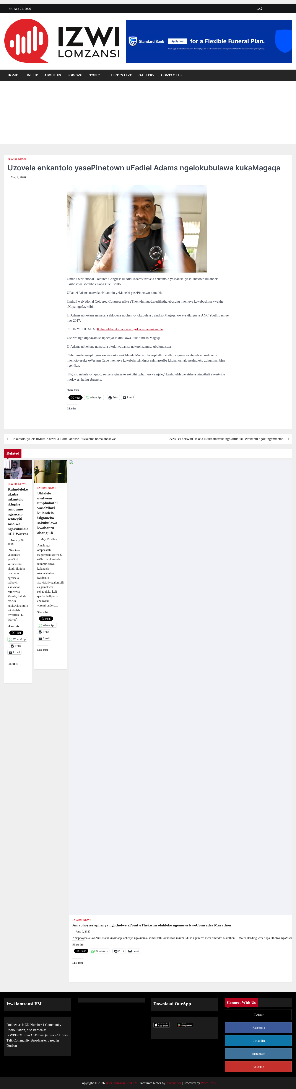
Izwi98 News (17, 159)
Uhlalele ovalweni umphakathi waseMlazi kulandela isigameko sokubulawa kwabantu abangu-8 (47, 513)
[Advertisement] (148, 113)
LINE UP (31, 75)
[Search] (288, 75)
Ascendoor (173, 1083)
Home (13, 75)
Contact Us (171, 75)
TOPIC (94, 75)
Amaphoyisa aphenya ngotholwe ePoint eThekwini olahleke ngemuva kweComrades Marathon (151, 925)
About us (52, 75)
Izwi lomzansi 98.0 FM (122, 1083)
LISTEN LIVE (121, 75)
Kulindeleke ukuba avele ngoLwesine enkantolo (130, 329)
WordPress (208, 1083)
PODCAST (75, 75)
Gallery (146, 75)
